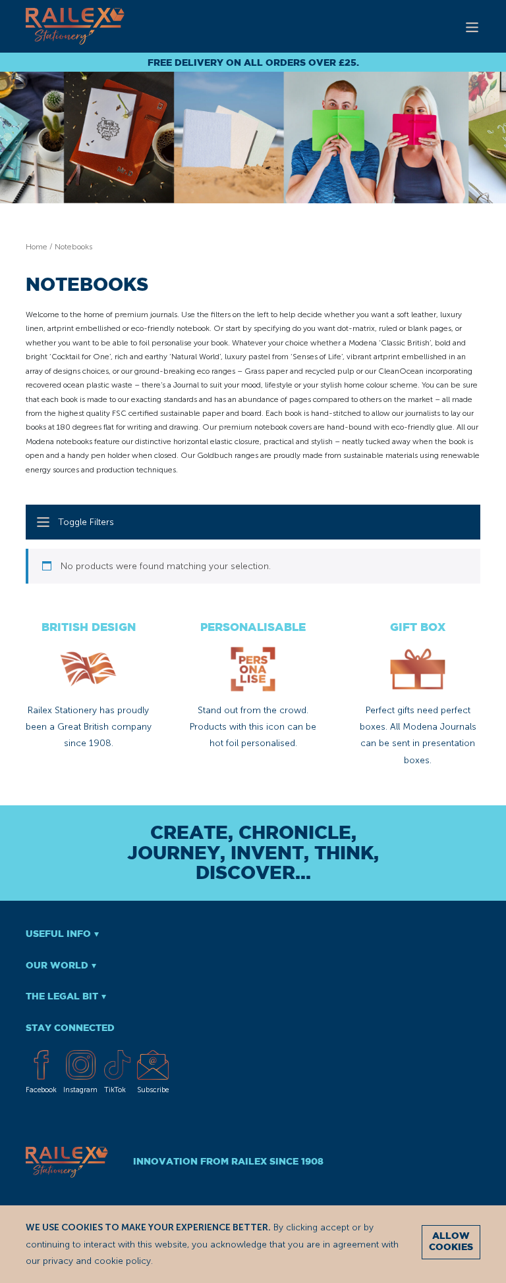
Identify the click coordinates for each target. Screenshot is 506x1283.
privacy (58, 1261)
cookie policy (122, 1261)
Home (36, 246)
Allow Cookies (451, 1241)
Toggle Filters (86, 522)
